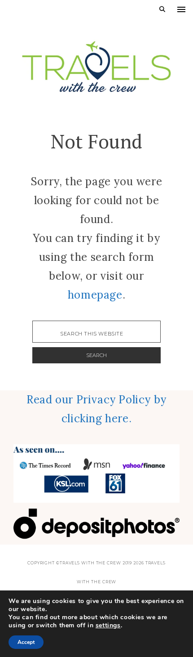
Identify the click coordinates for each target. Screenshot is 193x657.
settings (108, 625)
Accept (26, 642)
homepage (95, 295)
